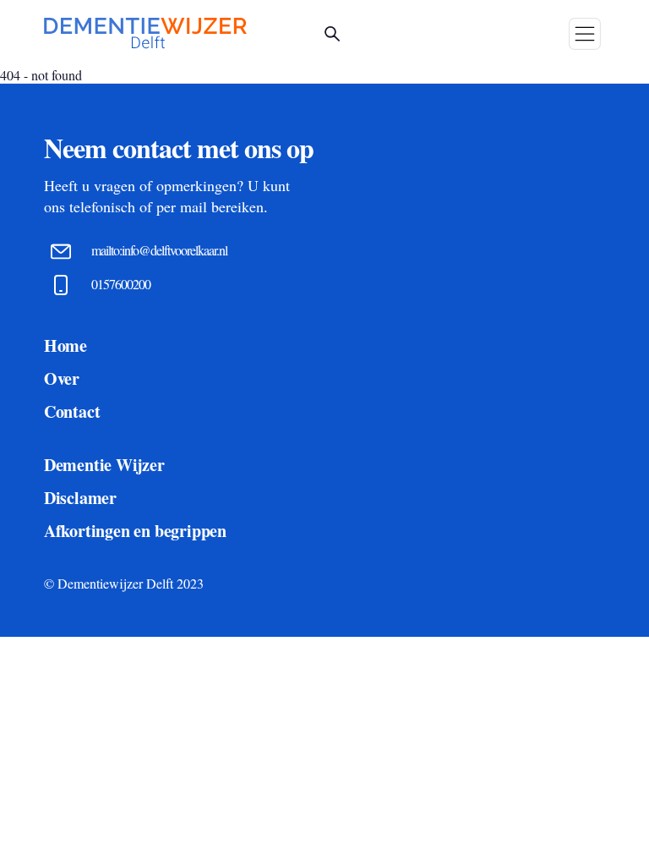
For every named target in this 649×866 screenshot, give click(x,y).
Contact (72, 411)
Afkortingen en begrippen (135, 530)
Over (61, 378)
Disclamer (80, 497)
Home (65, 345)
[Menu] (584, 34)
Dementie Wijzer (104, 464)
